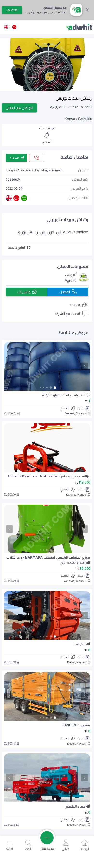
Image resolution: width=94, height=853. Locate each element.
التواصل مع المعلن (19, 108)
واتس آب (23, 292)
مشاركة (14, 157)
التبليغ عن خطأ (17, 247)
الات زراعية (57, 107)
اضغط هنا (12, 10)
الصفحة (75, 305)
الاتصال (64, 292)
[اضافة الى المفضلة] (36, 158)
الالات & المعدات (80, 107)
